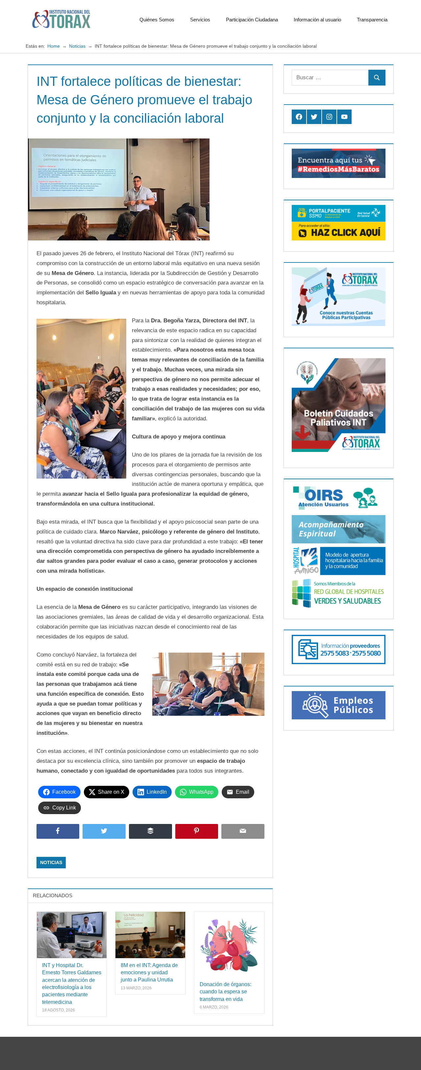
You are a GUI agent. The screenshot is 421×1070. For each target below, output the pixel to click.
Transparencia (372, 19)
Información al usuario (317, 19)
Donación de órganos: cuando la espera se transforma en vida (225, 992)
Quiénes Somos (156, 19)
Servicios (200, 19)
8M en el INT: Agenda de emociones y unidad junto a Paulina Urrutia (149, 972)
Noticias (51, 862)
